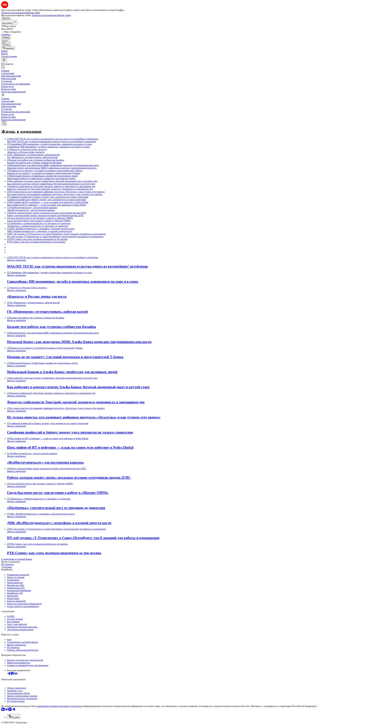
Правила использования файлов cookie (51, 15)
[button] (4, 51)
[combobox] (13, 716)
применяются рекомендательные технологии (59, 706)
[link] (6, 44)
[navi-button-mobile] (4, 60)
